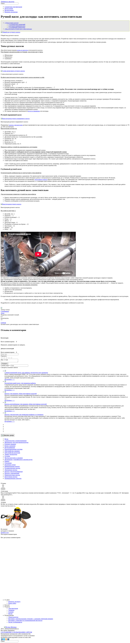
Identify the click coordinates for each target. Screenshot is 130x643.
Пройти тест (5, 532)
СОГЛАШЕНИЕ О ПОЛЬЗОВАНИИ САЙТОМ (16, 632)
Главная (3, 322)
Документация (13, 608)
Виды (6, 439)
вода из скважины (34, 111)
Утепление (8, 463)
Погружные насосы (11, 477)
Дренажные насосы (11, 470)
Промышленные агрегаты (13, 478)
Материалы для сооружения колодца (16, 442)
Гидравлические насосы (12, 468)
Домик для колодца (11, 454)
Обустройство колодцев (12, 452)
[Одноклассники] (6, 639)
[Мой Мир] (8, 639)
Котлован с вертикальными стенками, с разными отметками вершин (30, 619)
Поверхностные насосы (12, 475)
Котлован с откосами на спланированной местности (25, 620)
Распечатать (5, 318)
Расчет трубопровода (15, 622)
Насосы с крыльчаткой (12, 473)
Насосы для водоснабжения (14, 471)
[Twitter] (4, 639)
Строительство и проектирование (16, 440)
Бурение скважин (10, 444)
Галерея (10, 612)
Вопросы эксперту (14, 601)
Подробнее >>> (10, 379)
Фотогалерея (9, 8)
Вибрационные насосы (12, 466)
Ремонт (7, 461)
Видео (10, 613)
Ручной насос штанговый (16, 24)
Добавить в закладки (7, 1)
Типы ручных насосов (11, 23)
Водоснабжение (10, 447)
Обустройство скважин (12, 451)
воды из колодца (22, 50)
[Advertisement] (15, 568)
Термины (11, 610)
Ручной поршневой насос (16, 26)
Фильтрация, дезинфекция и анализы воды (18, 459)
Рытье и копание (10, 446)
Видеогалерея (9, 10)
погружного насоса (41, 179)
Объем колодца (13, 617)
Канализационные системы (13, 449)
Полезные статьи (10, 464)
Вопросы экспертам (11, 12)
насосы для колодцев (16, 125)
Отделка (7, 456)
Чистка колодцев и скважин (14, 458)
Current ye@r (5, 365)
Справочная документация (13, 7)
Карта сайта (12, 603)
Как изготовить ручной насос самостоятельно (18, 29)
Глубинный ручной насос (16, 27)
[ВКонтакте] (2, 639)
